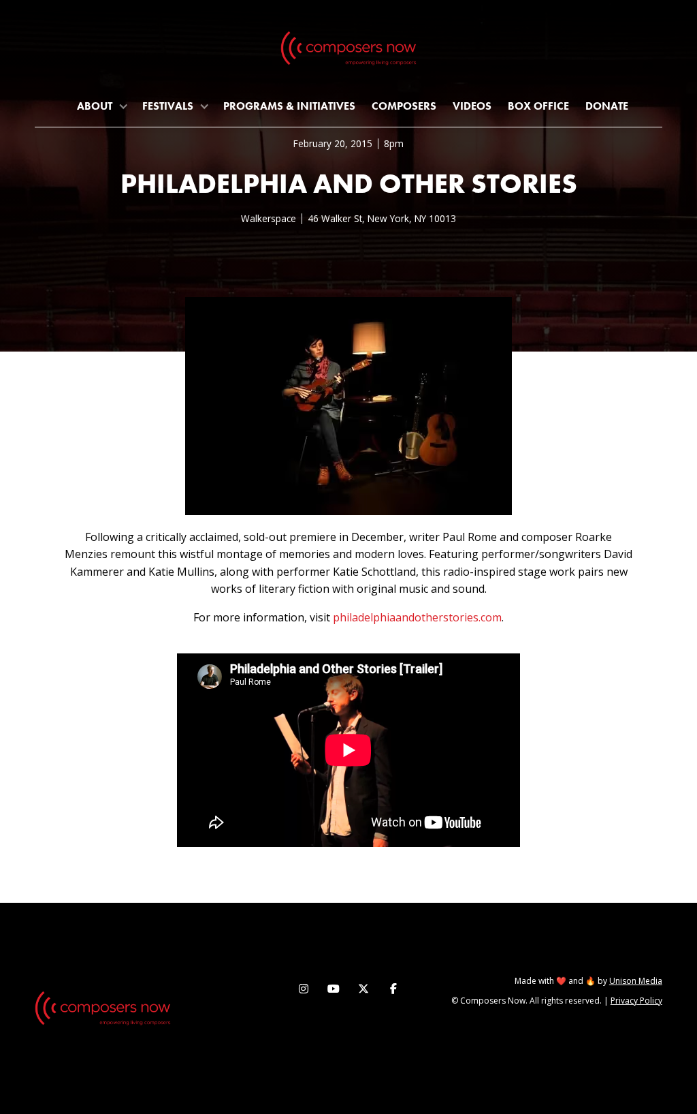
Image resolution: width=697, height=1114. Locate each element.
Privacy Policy (636, 1000)
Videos (472, 106)
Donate (606, 106)
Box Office (538, 106)
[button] (101, 106)
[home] (348, 51)
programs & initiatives (289, 106)
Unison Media (635, 981)
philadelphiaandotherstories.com (417, 617)
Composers (404, 106)
